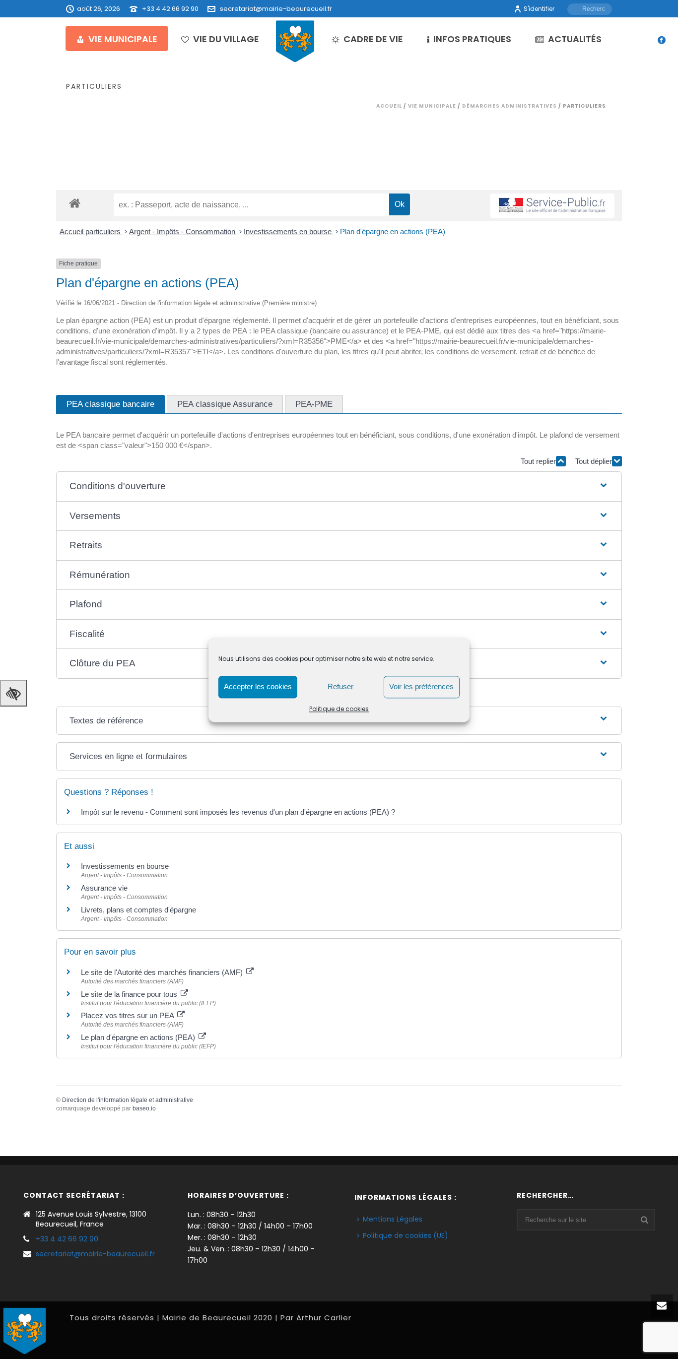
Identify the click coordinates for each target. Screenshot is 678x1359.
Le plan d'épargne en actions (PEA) (139, 1037)
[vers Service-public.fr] (552, 206)
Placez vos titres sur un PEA (128, 1015)
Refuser (340, 686)
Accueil (389, 106)
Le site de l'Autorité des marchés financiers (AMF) (163, 972)
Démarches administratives (509, 106)
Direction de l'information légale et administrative (127, 1100)
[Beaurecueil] (295, 40)
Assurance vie (104, 888)
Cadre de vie (373, 39)
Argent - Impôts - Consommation (183, 231)
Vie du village (226, 39)
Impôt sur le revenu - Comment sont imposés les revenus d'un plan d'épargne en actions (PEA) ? (238, 812)
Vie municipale (122, 39)
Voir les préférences (421, 686)
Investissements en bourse (289, 231)
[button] (338, 486)
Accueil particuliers (91, 231)
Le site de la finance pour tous (130, 994)
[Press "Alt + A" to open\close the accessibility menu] (13, 693)
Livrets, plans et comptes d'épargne (138, 910)
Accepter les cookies (258, 686)
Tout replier (538, 461)
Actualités (575, 39)
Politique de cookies (339, 709)
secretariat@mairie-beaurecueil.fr (276, 8)
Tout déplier (593, 461)
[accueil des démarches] (75, 203)
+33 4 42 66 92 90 (170, 8)
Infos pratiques (472, 39)
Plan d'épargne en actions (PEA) (392, 231)
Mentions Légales (392, 1219)
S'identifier (539, 8)
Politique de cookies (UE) (405, 1235)
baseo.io (144, 1108)
